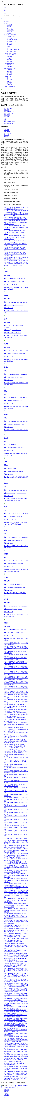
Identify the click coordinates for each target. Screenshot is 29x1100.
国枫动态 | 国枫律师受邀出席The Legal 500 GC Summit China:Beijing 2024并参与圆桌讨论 (16, 880)
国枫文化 (9, 26)
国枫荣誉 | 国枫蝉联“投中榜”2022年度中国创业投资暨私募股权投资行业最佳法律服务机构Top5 (16, 1011)
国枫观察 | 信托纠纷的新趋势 (15, 739)
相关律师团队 (8, 133)
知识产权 (9, 45)
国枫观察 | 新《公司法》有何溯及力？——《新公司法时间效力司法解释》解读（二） (16, 696)
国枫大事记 (10, 30)
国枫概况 (9, 25)
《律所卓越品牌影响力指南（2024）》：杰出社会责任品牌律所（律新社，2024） (16, 227)
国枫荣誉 (9, 31)
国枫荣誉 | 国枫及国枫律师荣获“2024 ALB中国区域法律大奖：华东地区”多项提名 (15, 910)
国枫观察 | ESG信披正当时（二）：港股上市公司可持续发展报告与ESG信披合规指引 (15, 706)
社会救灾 (9, 71)
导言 (8, 78)
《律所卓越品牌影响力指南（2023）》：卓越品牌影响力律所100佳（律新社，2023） (15, 254)
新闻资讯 (10, 54)
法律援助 (9, 69)
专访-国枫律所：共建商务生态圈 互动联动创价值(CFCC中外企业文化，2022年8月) (16, 1046)
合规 (8, 46)
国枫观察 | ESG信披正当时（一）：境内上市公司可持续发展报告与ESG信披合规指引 (15, 719)
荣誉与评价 (7, 131)
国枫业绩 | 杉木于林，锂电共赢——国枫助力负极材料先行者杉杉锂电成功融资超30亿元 (16, 1068)
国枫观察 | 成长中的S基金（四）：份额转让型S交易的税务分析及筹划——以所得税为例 (16, 729)
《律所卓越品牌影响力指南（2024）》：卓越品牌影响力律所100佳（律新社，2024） (15, 237)
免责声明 (6, 1090)
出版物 (9, 63)
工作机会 (8, 76)
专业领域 (10, 35)
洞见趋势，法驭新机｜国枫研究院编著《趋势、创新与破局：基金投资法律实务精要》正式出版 (16, 850)
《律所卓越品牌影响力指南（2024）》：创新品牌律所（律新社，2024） (15, 232)
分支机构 (9, 28)
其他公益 (9, 74)
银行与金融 (10, 43)
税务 (8, 48)
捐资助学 (9, 73)
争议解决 (9, 38)
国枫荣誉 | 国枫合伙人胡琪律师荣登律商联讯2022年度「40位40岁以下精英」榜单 (15, 1051)
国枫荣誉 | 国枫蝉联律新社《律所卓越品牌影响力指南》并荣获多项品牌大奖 (16, 970)
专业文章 (6, 135)
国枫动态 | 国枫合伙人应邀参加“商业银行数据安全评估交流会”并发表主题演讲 (16, 946)
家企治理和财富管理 (13, 50)
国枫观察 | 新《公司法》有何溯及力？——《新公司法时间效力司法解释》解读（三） (16, 688)
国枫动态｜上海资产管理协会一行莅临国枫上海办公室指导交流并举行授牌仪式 (16, 895)
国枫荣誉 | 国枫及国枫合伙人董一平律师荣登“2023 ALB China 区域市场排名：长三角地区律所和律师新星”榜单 (16, 985)
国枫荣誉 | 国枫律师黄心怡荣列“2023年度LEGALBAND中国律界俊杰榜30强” (16, 995)
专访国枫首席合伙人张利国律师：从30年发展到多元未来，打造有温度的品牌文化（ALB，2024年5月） (16, 938)
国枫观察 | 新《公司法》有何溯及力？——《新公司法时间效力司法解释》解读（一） (16, 701)
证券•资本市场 (11, 36)
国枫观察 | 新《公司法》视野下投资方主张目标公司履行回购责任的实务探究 (16, 724)
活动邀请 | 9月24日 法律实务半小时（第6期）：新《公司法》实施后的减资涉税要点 (16, 867)
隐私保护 (6, 1091)
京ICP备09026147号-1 (11, 1087)
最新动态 (6, 136)
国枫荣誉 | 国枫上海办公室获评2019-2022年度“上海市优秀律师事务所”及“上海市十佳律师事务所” (15, 990)
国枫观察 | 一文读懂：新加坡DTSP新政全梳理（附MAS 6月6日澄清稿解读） (16, 648)
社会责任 (10, 68)
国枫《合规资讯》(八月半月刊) (15, 797)
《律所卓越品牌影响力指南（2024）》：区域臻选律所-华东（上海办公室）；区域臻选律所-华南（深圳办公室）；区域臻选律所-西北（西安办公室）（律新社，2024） (15, 221)
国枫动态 (9, 58)
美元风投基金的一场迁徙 (14, 826)
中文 (5, 10)
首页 (7, 21)
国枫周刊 (9, 64)
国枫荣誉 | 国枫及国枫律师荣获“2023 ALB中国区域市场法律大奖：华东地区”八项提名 (16, 1003)
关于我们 (6, 23)
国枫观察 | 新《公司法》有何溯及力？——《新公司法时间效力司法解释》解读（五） (16, 668)
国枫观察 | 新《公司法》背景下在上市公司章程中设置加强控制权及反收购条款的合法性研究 (16, 683)
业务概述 (6, 130)
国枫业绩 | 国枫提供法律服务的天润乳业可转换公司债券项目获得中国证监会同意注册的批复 (16, 922)
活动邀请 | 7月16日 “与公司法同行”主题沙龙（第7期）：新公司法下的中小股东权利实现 (16, 900)
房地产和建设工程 (12, 40)
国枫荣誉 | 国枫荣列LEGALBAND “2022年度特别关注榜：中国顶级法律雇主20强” (16, 1063)
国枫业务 (9, 56)
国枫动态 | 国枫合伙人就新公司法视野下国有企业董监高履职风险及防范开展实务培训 (16, 875)
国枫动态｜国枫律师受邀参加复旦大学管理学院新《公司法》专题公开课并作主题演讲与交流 (16, 905)
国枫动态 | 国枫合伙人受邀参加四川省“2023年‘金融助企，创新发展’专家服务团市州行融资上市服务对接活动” (15, 1023)
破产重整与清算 (11, 51)
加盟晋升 (9, 83)
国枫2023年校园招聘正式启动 (15, 1043)
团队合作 (9, 81)
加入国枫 (9, 79)
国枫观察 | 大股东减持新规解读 (15, 712)
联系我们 (9, 86)
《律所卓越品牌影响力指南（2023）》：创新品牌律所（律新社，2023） (15, 249)
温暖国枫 (9, 84)
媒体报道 (9, 61)
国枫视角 (9, 66)
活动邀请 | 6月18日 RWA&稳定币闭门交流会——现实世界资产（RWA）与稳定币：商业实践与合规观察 (16, 855)
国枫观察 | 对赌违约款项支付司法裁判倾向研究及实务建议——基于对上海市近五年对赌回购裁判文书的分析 (16, 678)
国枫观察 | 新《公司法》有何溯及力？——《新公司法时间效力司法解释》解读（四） (16, 673)
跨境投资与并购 (11, 41)
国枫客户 (9, 33)
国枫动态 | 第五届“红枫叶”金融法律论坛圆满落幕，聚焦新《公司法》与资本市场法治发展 (16, 930)
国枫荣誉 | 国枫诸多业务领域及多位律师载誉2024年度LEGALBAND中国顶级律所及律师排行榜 (15, 958)
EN (5, 13)
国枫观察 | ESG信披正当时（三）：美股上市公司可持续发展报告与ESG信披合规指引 (15, 663)
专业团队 (10, 53)
